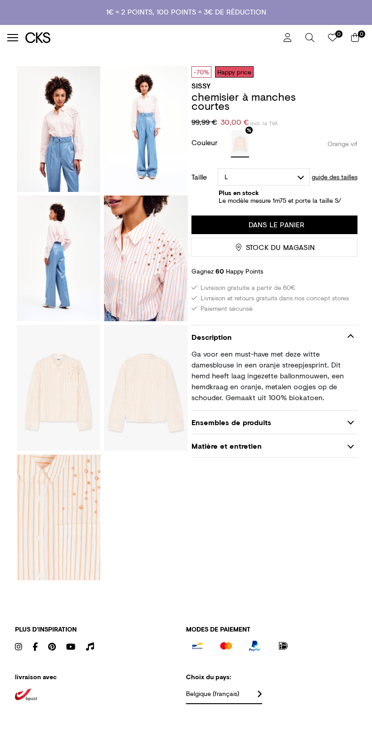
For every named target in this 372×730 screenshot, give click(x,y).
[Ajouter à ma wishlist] (344, 71)
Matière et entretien (226, 446)
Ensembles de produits (231, 422)
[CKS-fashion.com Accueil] (151, 37)
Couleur (205, 142)
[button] (310, 38)
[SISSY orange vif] (240, 143)
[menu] (12, 37)
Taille (199, 176)
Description (211, 337)
